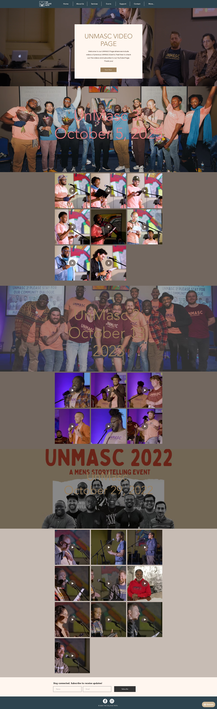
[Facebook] (105, 701)
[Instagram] (112, 701)
